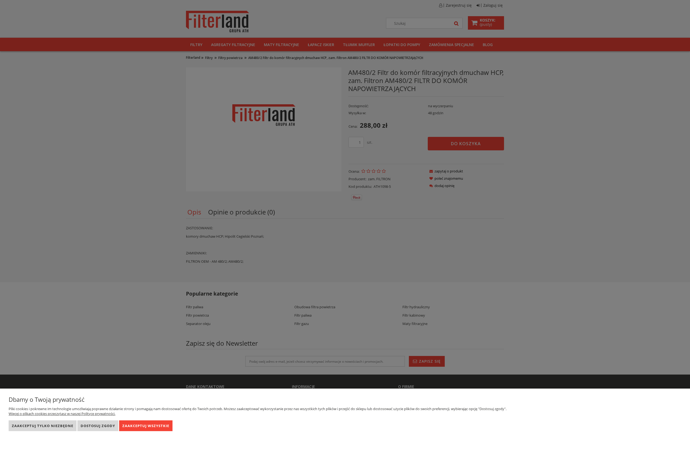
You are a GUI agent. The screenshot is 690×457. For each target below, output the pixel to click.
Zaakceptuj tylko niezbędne (42, 425)
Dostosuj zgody (98, 425)
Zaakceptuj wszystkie (145, 425)
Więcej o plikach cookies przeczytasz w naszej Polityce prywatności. (62, 413)
